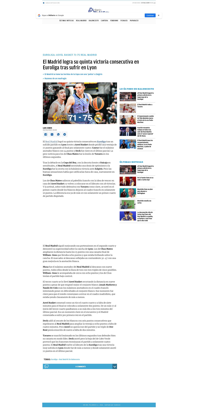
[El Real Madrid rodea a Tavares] (128, 108)
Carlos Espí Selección (53, 3)
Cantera (104, 21)
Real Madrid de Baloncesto (69, 359)
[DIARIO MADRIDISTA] (99, 8)
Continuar (150, 15)
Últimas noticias (66, 21)
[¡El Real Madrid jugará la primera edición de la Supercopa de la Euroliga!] (128, 96)
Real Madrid (81, 21)
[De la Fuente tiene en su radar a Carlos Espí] (128, 181)
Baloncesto (94, 21)
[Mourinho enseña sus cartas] (128, 204)
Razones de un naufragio (55, 78)
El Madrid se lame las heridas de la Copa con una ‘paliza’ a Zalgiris (73, 74)
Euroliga (54, 359)
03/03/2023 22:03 (50, 130)
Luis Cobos (47, 128)
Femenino (114, 21)
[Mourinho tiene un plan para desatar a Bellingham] (128, 192)
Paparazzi (134, 21)
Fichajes (124, 21)
